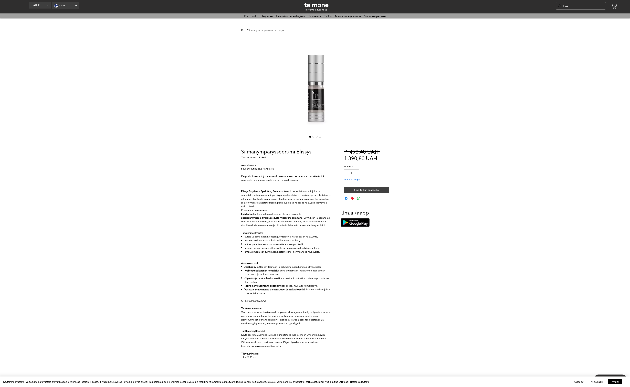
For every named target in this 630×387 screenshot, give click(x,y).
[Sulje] (626, 381)
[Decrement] (347, 173)
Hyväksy (615, 381)
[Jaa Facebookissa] (346, 198)
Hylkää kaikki (596, 381)
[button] (40, 5)
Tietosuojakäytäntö (359, 381)
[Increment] (356, 173)
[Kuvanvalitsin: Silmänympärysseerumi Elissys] (310, 136)
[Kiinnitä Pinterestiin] (352, 198)
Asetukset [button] (579, 381)
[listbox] (40, 5)
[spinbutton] (351, 173)
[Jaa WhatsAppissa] (359, 198)
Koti (243, 30)
